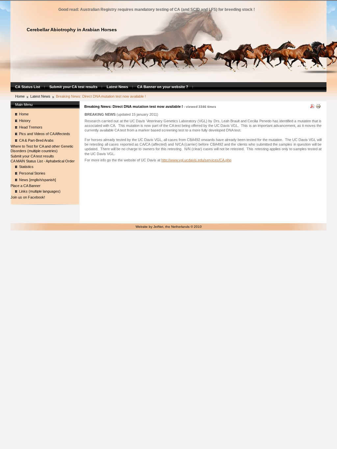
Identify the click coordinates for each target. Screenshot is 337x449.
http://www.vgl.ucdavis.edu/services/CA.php (196, 160)
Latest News (117, 87)
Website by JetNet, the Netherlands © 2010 (169, 226)
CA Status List (27, 87)
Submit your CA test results (73, 87)
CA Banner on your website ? (162, 87)
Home (20, 96)
